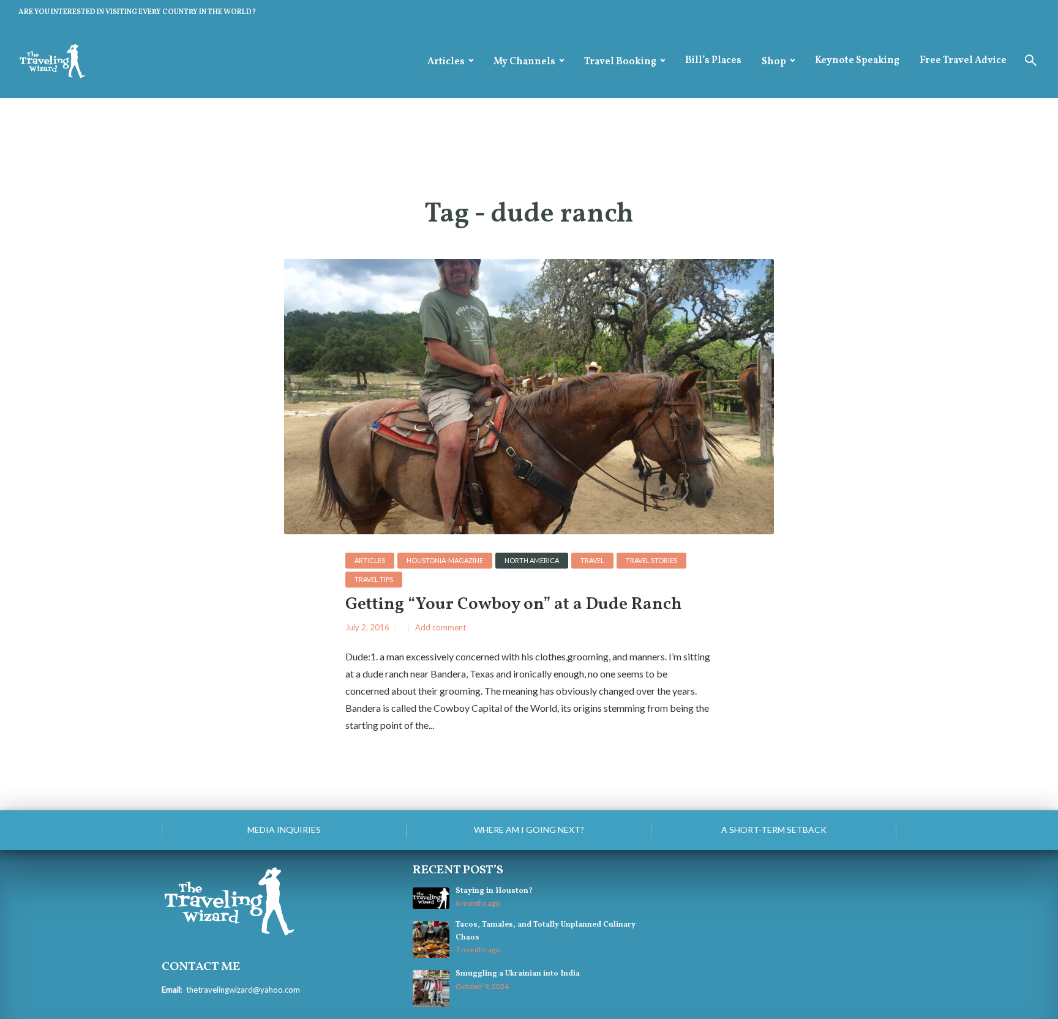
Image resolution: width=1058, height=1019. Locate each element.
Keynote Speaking (857, 60)
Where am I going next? (529, 829)
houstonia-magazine (445, 560)
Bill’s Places (713, 60)
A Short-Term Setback (774, 829)
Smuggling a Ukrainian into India (518, 973)
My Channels (524, 62)
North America (532, 560)
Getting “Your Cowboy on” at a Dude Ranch (513, 605)
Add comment (440, 627)
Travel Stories (651, 560)
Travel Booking (620, 62)
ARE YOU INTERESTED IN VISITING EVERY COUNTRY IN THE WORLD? (137, 12)
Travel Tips (374, 579)
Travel (592, 560)
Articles (446, 62)
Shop (774, 62)
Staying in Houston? (494, 891)
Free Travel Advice (963, 60)
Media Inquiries (284, 829)
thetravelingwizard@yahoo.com (243, 990)
